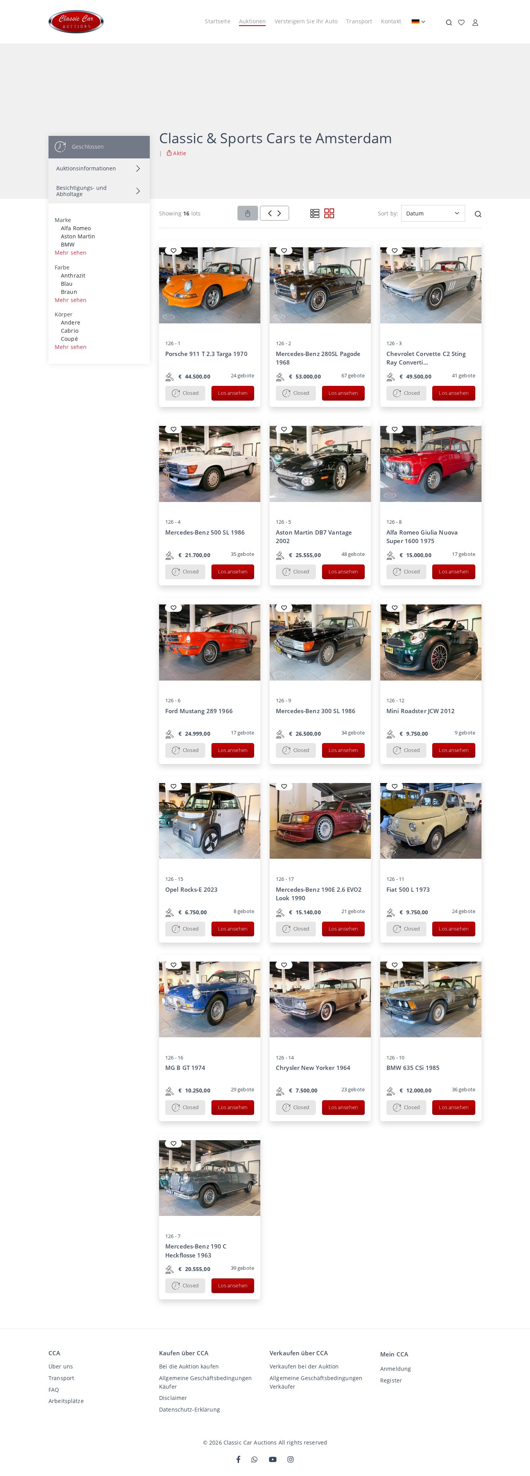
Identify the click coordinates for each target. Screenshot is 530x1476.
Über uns (60, 1366)
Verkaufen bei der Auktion (304, 1366)
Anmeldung (395, 1368)
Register (391, 1380)
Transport (359, 21)
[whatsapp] (254, 1460)
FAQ (53, 1389)
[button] (478, 213)
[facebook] (238, 1460)
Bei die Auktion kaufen (189, 1366)
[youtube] (273, 1460)
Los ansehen (233, 392)
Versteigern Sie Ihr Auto (306, 21)
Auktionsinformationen (86, 168)
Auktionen (252, 21)
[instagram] (291, 1460)
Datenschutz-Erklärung (189, 1409)
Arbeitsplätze (66, 1401)
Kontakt (391, 21)
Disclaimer (173, 1397)
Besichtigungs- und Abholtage (81, 191)
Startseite (217, 21)
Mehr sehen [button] (71, 252)
